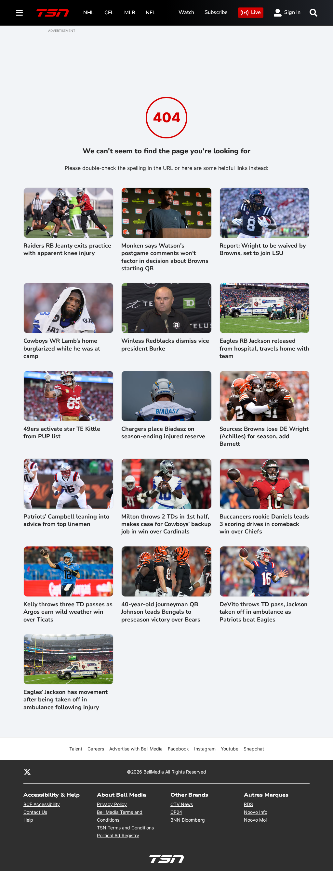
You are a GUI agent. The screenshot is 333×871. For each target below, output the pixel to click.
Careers (95, 748)
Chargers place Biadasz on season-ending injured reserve (163, 432)
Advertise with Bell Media (136, 748)
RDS (248, 804)
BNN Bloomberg (187, 820)
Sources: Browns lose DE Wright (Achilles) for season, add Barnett (264, 436)
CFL (109, 12)
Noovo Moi (255, 820)
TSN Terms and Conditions (125, 827)
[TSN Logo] (52, 12)
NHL (88, 12)
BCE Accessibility (41, 804)
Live (256, 12)
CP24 (176, 812)
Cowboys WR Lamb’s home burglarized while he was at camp (61, 348)
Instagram (205, 748)
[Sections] (19, 12)
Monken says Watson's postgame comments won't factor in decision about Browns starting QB (164, 257)
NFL (150, 12)
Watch (186, 12)
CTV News (181, 804)
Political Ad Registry (118, 835)
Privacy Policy (112, 804)
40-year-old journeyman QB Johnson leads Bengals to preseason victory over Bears (160, 612)
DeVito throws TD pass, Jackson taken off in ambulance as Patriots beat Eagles (264, 612)
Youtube (229, 748)
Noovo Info (255, 812)
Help (28, 820)
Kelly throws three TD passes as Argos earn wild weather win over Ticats (68, 612)
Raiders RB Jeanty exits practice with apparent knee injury (67, 249)
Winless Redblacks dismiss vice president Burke (165, 344)
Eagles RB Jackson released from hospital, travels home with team (264, 348)
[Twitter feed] (27, 771)
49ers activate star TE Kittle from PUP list (61, 432)
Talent (75, 748)
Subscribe (216, 12)
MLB (129, 12)
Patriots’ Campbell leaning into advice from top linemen (66, 520)
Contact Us (35, 812)
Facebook (178, 748)
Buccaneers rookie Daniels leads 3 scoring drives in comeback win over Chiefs (264, 524)
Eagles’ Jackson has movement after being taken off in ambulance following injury (65, 699)
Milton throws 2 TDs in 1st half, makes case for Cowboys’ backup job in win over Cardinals (166, 524)
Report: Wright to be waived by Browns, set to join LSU (263, 249)
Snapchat (254, 748)
